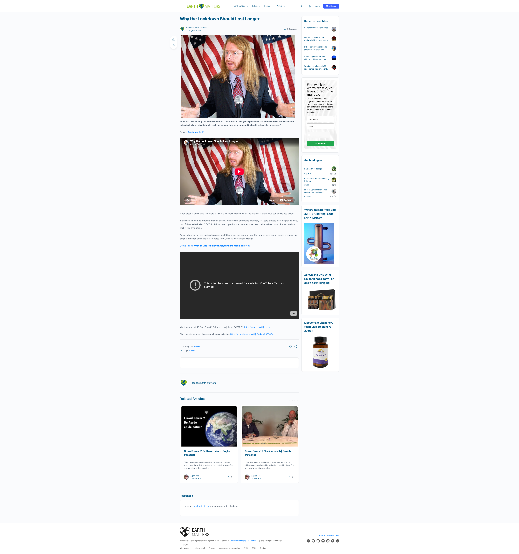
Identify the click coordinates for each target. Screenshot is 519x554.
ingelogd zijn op (201, 506)
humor (191, 350)
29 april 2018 (195, 478)
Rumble (322, 535)
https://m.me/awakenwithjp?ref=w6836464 (251, 334)
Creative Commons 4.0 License (243, 541)
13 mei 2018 (256, 478)
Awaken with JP (196, 132)
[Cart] (310, 6)
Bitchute (330, 535)
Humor (197, 346)
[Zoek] (302, 6)
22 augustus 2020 (194, 30)
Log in (317, 6)
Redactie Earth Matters (196, 27)
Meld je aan (331, 6)
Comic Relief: (215, 245)
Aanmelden (320, 143)
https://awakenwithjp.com (257, 327)
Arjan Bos (194, 476)
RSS (337, 535)
